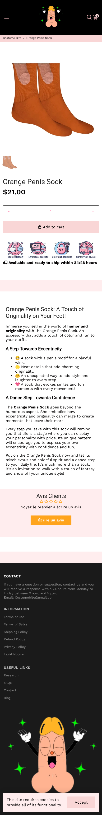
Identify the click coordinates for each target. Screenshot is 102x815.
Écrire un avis (51, 520)
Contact (10, 690)
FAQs (8, 682)
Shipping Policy (16, 632)
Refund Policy (14, 639)
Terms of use (14, 617)
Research (11, 675)
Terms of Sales (15, 624)
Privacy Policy (15, 647)
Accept (81, 802)
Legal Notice (14, 654)
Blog (7, 698)
